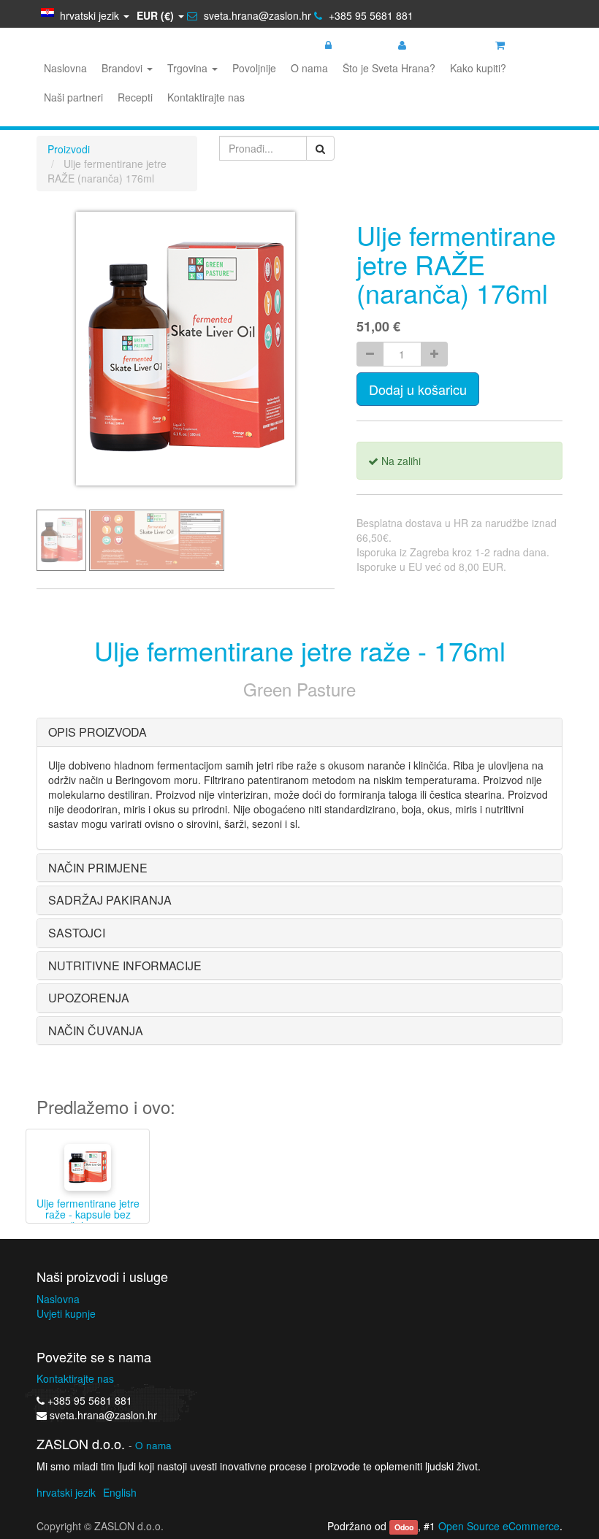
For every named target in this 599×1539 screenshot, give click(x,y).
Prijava (352, 44)
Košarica (530, 44)
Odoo (403, 1526)
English (120, 1492)
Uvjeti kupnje (66, 1313)
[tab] (299, 732)
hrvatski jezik (66, 1492)
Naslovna (58, 1299)
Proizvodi (68, 149)
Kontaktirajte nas (75, 1378)
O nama (153, 1445)
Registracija (438, 44)
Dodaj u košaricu (418, 389)
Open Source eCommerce (499, 1526)
